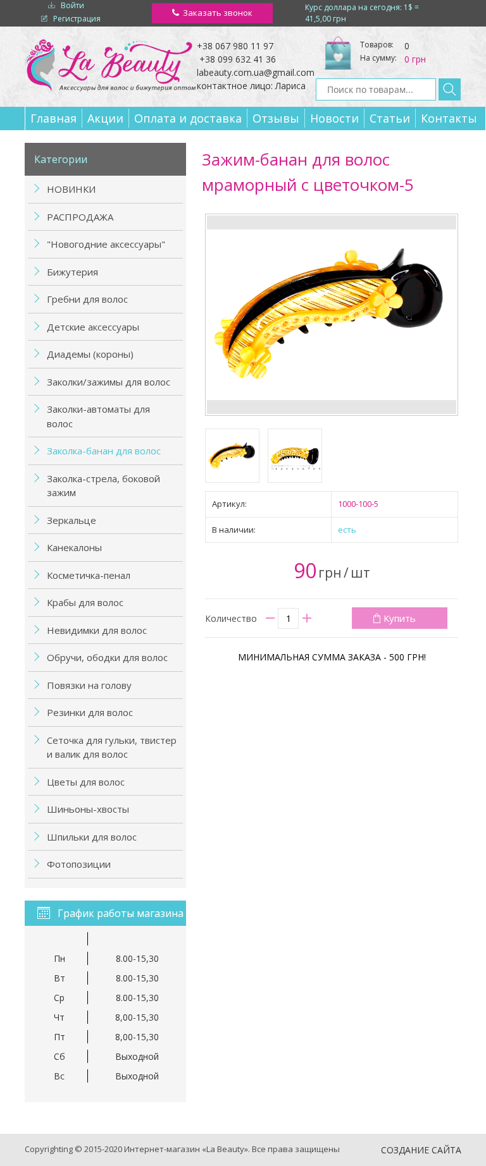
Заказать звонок (217, 12)
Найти (450, 89)
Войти (72, 5)
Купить (399, 618)
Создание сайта (421, 1150)
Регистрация (77, 18)
